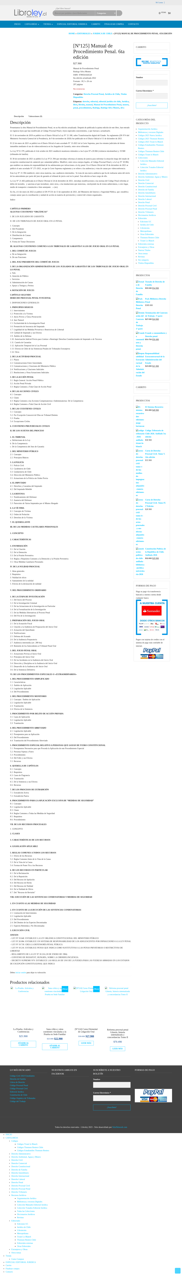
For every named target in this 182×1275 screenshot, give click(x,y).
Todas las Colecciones (26, 1211)
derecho (86, 101)
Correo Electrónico (145, 91)
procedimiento (85, 108)
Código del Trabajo (18, 1101)
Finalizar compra (114, 24)
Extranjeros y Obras (146, 247)
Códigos (14, 1141)
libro (75, 105)
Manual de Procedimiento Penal (107, 105)
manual (89, 105)
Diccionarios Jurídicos (147, 215)
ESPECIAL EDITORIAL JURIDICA (72, 24)
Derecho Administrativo (147, 174)
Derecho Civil (143, 180)
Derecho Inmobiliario (146, 193)
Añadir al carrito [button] (23, 1044)
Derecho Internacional (147, 196)
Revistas (141, 257)
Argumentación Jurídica (147, 129)
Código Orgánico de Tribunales (22, 1098)
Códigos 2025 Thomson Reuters (151, 139)
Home (72, 33)
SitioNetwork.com (119, 1127)
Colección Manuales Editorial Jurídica (32, 1205)
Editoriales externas (146, 244)
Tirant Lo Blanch (147, 241)
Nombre (139, 77)
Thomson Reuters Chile (149, 238)
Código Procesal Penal (19, 1085)
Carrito (95, 24)
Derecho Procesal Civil (147, 206)
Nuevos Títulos (144, 250)
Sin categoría (143, 260)
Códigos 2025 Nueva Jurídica (150, 135)
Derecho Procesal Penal (94, 94)
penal (75, 108)
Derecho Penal (144, 202)
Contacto (133, 24)
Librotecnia (144, 228)
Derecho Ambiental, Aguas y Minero (152, 177)
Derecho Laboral (145, 199)
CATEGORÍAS (31, 24)
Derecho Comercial (146, 183)
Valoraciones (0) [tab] (35, 116)
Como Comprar (17, 1259)
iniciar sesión (20, 972)
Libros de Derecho (17, 1082)
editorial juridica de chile (110, 101)
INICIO (17, 24)
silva (122, 108)
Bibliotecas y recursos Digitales (150, 132)
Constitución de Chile (18, 1095)
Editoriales (84, 33)
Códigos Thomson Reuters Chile (151, 151)
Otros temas (143, 253)
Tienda (47, 24)
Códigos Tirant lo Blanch (148, 155)
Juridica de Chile (102, 33)
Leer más (86, 1043)
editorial (94, 101)
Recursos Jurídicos (18, 1195)
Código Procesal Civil (19, 1088)
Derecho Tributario (146, 212)
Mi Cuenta (159, 3)
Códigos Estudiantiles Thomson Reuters (33, 1150)
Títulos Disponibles (146, 263)
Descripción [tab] (19, 116)
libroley (81, 105)
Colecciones (143, 158)
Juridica (125, 101)
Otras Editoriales (147, 234)
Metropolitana (145, 231)
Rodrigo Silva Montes (110, 108)
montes (126, 105)
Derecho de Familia (146, 190)
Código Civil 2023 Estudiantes (22, 1076)
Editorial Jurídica (17, 1092)
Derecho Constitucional (147, 187)
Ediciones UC (145, 222)
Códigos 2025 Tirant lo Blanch (150, 142)
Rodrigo (96, 108)
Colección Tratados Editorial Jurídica (32, 1208)
